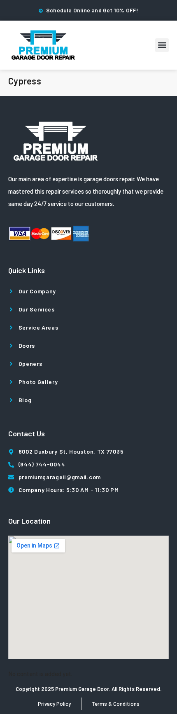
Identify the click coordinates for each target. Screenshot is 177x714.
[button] (162, 45)
